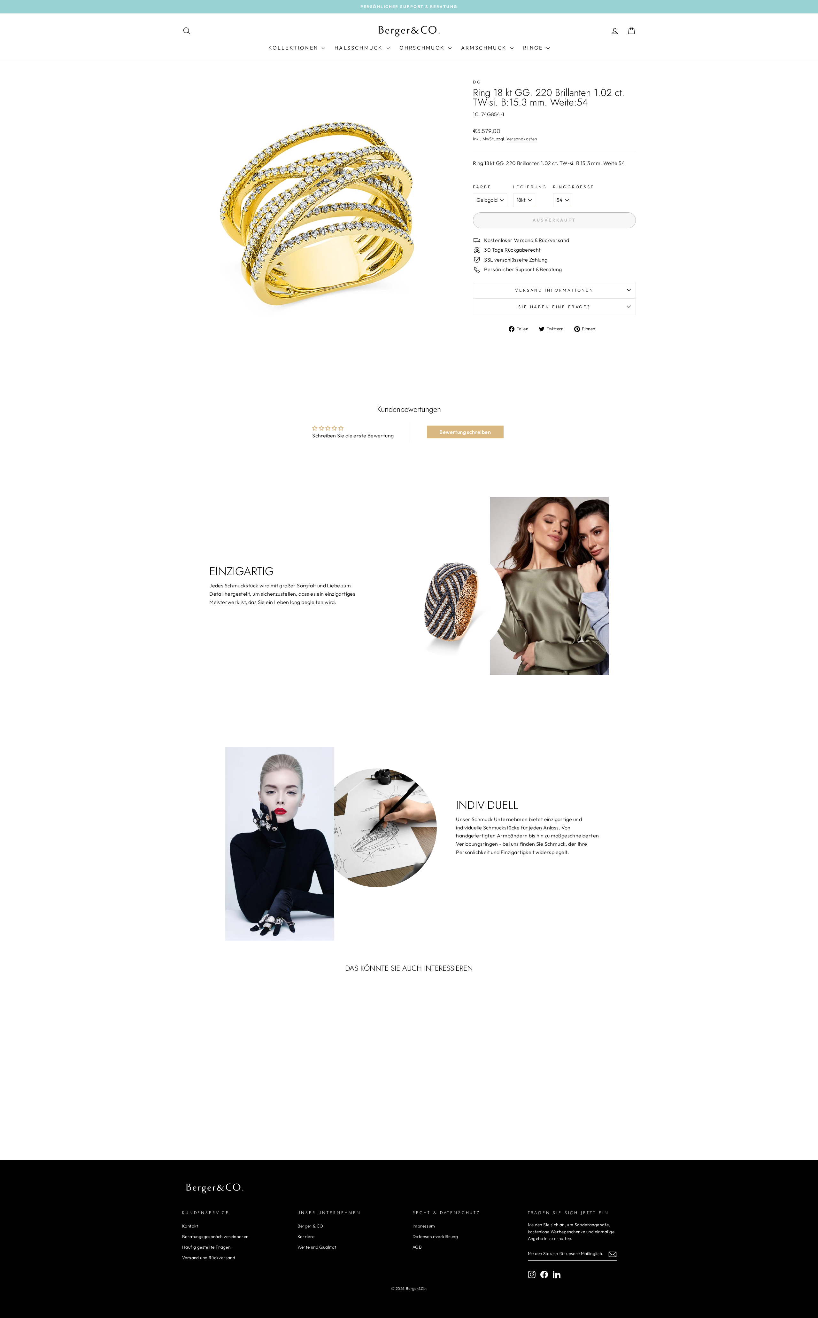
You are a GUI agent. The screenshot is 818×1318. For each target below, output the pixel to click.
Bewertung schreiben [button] (465, 432)
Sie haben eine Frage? (554, 306)
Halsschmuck (360, 47)
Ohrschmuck (423, 47)
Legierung (530, 186)
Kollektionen (294, 47)
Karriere (306, 1236)
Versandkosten (521, 139)
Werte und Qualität (316, 1247)
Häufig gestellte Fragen (206, 1247)
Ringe (534, 47)
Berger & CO (310, 1226)
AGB (417, 1247)
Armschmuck (485, 47)
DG (477, 81)
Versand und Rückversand (208, 1257)
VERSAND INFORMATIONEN (554, 290)
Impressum (424, 1226)
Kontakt (190, 1226)
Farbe (482, 186)
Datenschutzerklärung (435, 1236)
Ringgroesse (574, 186)
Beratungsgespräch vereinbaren (215, 1236)
